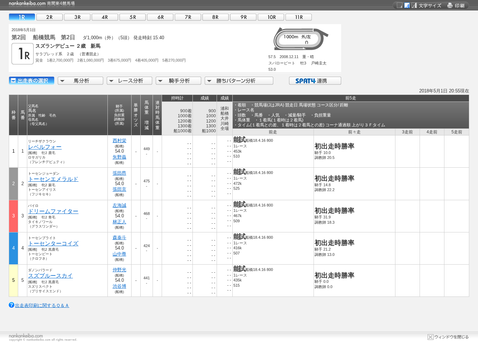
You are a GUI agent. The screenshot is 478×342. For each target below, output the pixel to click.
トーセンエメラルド (53, 179)
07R (188, 17)
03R (77, 17)
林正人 (119, 221)
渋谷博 (119, 286)
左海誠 (119, 205)
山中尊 (119, 254)
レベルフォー (45, 147)
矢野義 (119, 157)
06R (160, 17)
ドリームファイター (53, 211)
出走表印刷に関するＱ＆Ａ (42, 305)
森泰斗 (119, 237)
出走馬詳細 (31, 81)
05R (132, 17)
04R (105, 17)
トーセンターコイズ (53, 243)
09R (243, 17)
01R (22, 17)
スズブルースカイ (50, 276)
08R (215, 17)
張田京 (119, 189)
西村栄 (119, 140)
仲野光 (119, 269)
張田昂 (119, 173)
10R (271, 17)
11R (298, 17)
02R (49, 17)
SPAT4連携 (314, 81)
